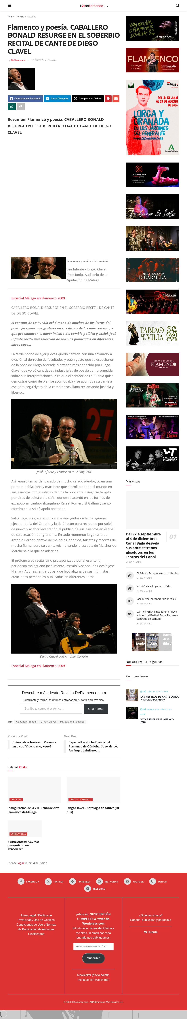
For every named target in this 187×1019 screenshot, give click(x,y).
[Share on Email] (115, 98)
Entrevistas (18, 834)
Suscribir (93, 958)
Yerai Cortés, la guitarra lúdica (154, 586)
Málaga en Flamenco (72, 722)
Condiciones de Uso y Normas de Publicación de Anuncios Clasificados (36, 929)
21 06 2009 (37, 60)
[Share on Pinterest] (108, 98)
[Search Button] (177, 5)
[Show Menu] (9, 5)
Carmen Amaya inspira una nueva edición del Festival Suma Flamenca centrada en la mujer (157, 615)
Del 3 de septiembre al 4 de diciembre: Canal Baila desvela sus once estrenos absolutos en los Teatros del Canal (143, 545)
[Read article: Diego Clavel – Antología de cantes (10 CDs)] (93, 790)
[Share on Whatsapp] (12, 106)
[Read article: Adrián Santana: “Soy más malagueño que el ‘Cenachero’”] (25, 828)
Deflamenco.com (79, 1002)
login (21, 863)
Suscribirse (95, 709)
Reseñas (31, 16)
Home (11, 16)
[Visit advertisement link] (64, 196)
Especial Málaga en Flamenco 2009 (38, 298)
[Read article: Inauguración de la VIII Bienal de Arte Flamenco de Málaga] (34, 790)
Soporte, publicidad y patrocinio (150, 919)
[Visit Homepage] (93, 5)
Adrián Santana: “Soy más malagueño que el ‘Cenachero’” (23, 845)
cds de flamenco (80, 800)
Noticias (16, 800)
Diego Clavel (48, 722)
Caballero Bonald (26, 722)
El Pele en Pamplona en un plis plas (158, 573)
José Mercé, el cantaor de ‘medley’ (156, 599)
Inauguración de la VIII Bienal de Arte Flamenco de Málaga (33, 810)
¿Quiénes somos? (151, 915)
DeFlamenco (18, 60)
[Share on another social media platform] (21, 106)
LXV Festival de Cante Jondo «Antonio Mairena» (159, 698)
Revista (20, 16)
